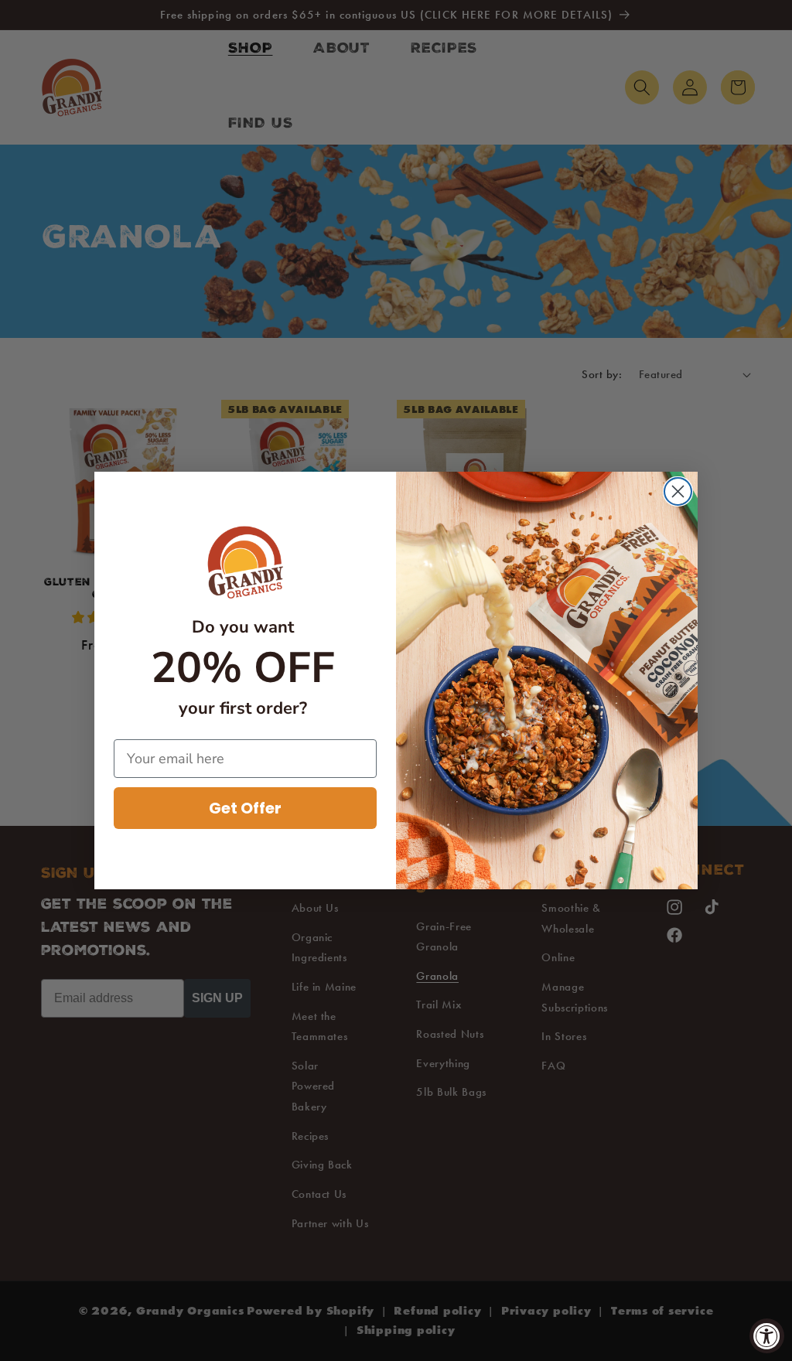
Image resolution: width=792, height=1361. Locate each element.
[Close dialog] (677, 491)
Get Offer (245, 808)
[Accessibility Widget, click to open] (766, 1335)
